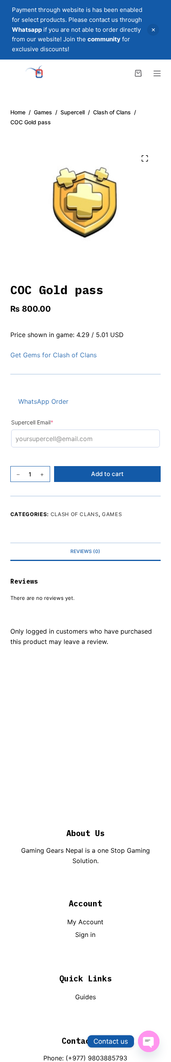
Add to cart (107, 474)
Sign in (85, 935)
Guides (85, 997)
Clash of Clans (75, 514)
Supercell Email (45, 422)
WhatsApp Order (43, 401)
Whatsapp (27, 29)
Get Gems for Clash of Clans (53, 355)
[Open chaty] (148, 1041)
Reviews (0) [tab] (85, 551)
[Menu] (157, 73)
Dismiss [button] (153, 30)
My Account (85, 922)
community (103, 39)
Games (112, 514)
